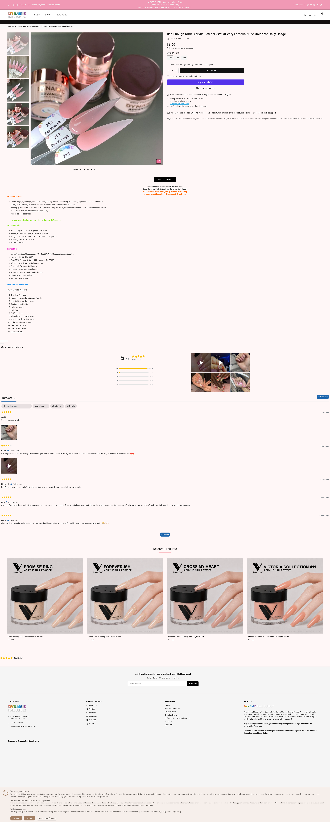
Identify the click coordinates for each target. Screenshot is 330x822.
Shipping (170, 48)
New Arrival (307, 118)
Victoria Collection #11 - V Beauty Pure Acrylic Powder (268, 637)
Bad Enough (273, 118)
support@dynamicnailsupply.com (45, 5)
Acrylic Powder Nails (245, 118)
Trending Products (18, 295)
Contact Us (169, 725)
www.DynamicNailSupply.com (30, 263)
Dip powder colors (18, 328)
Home (35, 15)
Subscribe (193, 683)
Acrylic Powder (230, 118)
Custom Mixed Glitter (19, 304)
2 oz (177, 58)
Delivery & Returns (194, 65)
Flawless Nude (296, 118)
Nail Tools (15, 310)
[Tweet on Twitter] (84, 169)
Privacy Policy (170, 712)
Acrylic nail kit (17, 331)
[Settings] (310, 15)
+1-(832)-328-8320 (18, 5)
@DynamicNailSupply (29, 269)
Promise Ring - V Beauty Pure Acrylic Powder (25, 637)
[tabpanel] (165, 471)
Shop (47, 15)
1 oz (170, 58)
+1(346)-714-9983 (25, 257)
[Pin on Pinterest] (88, 169)
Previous (33, 98)
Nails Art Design (17, 307)
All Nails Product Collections (22, 316)
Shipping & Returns (172, 715)
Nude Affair (318, 118)
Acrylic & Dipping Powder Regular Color (188, 118)
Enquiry (209, 65)
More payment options (205, 88)
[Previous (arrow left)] (1, 343)
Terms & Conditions (172, 709)
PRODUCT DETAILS (165, 179)
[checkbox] (71, 406)
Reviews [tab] (8, 397)
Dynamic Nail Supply (28, 266)
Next (161, 98)
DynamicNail (23, 278)
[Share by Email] (95, 169)
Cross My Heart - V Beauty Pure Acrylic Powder (186, 637)
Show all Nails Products (17, 290)
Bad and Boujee (261, 118)
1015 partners (25, 794)
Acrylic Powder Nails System (23, 319)
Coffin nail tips (17, 313)
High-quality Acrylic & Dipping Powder (26, 298)
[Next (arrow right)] (3, 343)
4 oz (184, 58)
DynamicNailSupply (27, 275)
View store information (179, 104)
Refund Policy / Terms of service (177, 718)
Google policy (175, 811)
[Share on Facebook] (81, 169)
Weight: (173, 53)
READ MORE (61, 15)
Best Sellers (284, 118)
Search (167, 705)
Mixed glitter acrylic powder (22, 301)
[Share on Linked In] (92, 169)
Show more (165, 534)
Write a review (323, 397)
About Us (168, 722)
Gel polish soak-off (18, 325)
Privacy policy (160, 811)
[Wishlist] (314, 15)
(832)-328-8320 (17, 722)
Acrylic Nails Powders (214, 118)
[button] (134, 368)
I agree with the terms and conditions (185, 76)
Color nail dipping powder (21, 322)
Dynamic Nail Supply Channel (31, 272)
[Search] (305, 15)
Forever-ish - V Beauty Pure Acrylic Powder (104, 637)
